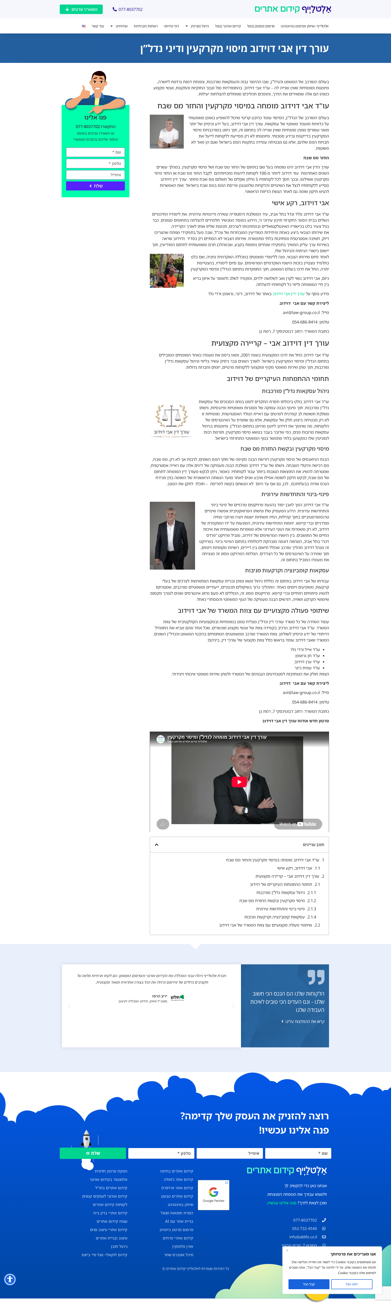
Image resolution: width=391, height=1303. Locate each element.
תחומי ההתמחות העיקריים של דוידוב (281, 884)
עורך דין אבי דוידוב (289, 293)
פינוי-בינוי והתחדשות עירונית (280, 908)
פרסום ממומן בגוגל (261, 26)
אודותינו (122, 26)
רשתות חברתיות (146, 26)
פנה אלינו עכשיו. (281, 1203)
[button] (157, 845)
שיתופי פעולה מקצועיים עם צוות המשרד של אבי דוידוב (265, 925)
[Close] (287, 1250)
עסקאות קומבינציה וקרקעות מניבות (274, 917)
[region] (332, 1270)
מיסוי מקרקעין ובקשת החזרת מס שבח (272, 900)
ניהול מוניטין (200, 26)
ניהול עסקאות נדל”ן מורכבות (280, 892)
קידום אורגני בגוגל (228, 26)
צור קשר (98, 26)
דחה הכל (352, 1284)
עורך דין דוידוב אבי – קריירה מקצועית (287, 876)
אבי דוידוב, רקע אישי (294, 868)
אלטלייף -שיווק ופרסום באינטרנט (305, 26)
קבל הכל (309, 1284)
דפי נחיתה (171, 26)
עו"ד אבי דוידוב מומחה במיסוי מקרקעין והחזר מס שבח (272, 860)
